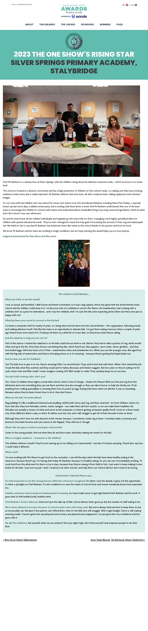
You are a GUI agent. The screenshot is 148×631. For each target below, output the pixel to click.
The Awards (47, 24)
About (29, 24)
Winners (105, 24)
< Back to (21, 4)
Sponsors (87, 24)
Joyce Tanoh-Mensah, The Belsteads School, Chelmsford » (118, 540)
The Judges (68, 24)
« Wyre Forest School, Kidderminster (20, 540)
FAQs (119, 24)
